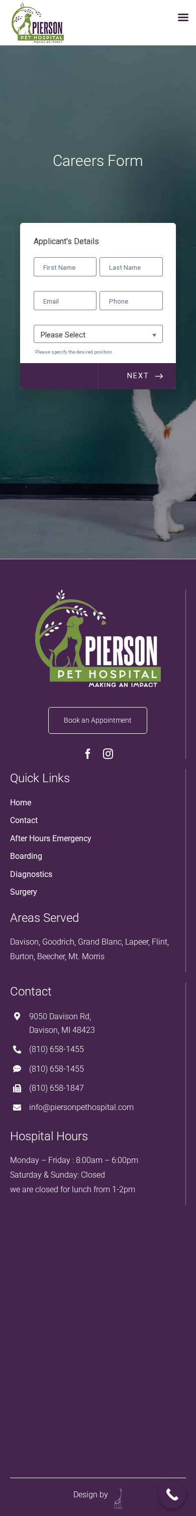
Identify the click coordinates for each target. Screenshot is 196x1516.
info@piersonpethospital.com (81, 1107)
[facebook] (88, 754)
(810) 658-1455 (56, 1049)
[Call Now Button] (172, 1494)
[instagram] (108, 754)
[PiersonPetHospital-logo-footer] (98, 594)
